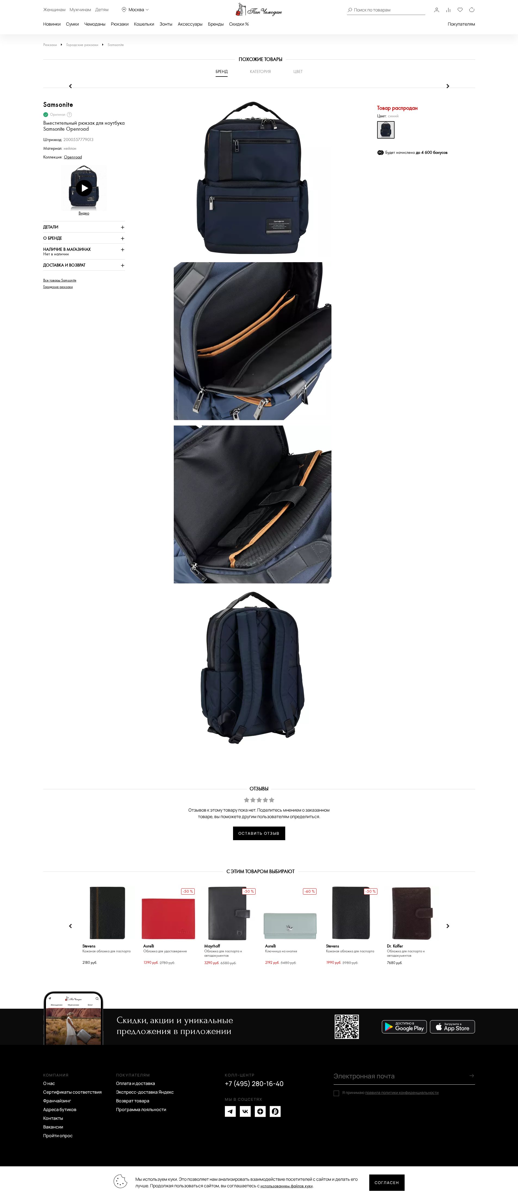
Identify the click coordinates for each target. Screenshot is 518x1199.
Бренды (216, 24)
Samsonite (116, 44)
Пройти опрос (58, 1136)
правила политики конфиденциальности (402, 1092)
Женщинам (54, 10)
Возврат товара (132, 1101)
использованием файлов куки (286, 1186)
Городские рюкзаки (82, 44)
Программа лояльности (141, 1109)
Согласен (387, 1182)
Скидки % (239, 24)
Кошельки (144, 24)
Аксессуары (190, 24)
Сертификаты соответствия (72, 1092)
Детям (101, 10)
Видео (84, 213)
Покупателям (461, 24)
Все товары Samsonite (59, 280)
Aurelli (165, 948)
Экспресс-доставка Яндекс (145, 1092)
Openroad (73, 157)
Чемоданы (95, 24)
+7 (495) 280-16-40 (254, 1083)
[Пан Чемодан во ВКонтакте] (245, 1111)
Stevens (106, 948)
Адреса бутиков (59, 1109)
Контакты (53, 1118)
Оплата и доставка (135, 1083)
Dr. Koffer (406, 951)
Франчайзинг (57, 1101)
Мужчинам (80, 10)
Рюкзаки (120, 24)
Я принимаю (390, 1092)
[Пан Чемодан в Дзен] (260, 1111)
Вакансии (53, 1127)
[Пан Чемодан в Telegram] (230, 1111)
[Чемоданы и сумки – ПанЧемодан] (259, 9)
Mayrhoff (223, 951)
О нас (49, 1083)
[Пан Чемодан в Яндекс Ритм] (275, 1111)
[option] (249, 180)
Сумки (72, 24)
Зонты (166, 24)
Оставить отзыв (258, 833)
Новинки (52, 24)
